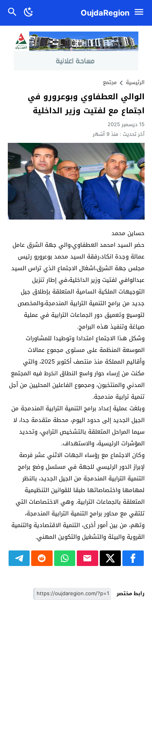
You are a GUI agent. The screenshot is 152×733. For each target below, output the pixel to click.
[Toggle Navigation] (140, 12)
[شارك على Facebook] (133, 558)
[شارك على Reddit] (42, 558)
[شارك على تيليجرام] (19, 558)
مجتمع (110, 82)
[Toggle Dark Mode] (28, 12)
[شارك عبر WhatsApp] (65, 558)
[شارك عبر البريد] (87, 558)
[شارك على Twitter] (110, 558)
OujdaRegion (105, 12)
